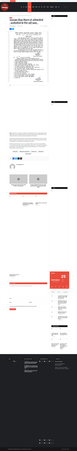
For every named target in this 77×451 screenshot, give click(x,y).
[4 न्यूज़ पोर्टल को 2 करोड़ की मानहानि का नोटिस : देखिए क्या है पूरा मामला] (54, 297)
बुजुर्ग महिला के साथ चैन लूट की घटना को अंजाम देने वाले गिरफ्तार (62, 317)
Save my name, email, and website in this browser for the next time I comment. (23, 306)
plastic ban (41, 151)
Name (10, 298)
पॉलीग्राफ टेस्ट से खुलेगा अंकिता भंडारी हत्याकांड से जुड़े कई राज (62, 308)
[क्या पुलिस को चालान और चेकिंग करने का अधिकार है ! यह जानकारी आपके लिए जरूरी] (54, 302)
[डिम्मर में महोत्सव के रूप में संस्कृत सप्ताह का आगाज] (46, 444)
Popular (52, 292)
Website (30, 302)
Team (68, 449)
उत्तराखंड (13, 15)
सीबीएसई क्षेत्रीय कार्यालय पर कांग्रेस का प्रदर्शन (14, 275)
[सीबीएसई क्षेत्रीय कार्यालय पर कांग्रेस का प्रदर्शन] (15, 235)
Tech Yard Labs (28, 449)
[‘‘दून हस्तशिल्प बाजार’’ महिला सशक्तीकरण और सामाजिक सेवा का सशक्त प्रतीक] (28, 199)
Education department (24, 151)
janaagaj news (20, 164)
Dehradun (16, 151)
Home (10, 15)
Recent (59, 292)
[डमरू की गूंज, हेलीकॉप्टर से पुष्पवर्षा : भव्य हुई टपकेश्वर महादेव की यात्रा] (51, 441)
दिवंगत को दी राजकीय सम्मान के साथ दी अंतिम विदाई (55, 345)
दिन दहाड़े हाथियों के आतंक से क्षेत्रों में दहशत (63, 334)
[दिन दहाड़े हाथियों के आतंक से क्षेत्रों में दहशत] (64, 330)
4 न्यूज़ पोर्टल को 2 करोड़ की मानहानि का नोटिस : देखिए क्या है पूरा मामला (62, 297)
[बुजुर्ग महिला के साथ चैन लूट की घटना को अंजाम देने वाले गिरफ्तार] (54, 318)
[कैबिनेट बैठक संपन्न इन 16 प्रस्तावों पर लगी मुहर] (54, 313)
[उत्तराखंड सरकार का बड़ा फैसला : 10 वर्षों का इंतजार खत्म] (41, 444)
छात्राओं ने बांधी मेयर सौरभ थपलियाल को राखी (54, 334)
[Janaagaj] (5, 7)
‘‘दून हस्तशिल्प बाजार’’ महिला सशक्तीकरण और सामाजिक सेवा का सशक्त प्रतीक (28, 203)
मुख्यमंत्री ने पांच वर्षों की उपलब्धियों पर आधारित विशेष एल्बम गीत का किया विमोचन (63, 346)
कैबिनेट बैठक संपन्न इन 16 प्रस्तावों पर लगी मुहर (62, 313)
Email (10, 302)
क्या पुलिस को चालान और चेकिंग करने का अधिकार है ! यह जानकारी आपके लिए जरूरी (62, 302)
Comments (65, 292)
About (65, 449)
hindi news (34, 151)
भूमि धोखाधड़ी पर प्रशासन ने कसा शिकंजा (41, 203)
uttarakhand (28, 153)
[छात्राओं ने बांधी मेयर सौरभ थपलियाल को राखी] (55, 330)
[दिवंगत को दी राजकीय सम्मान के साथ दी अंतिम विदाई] (55, 341)
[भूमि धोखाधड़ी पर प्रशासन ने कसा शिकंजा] (41, 199)
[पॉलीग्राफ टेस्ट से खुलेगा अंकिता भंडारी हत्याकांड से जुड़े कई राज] (54, 308)
